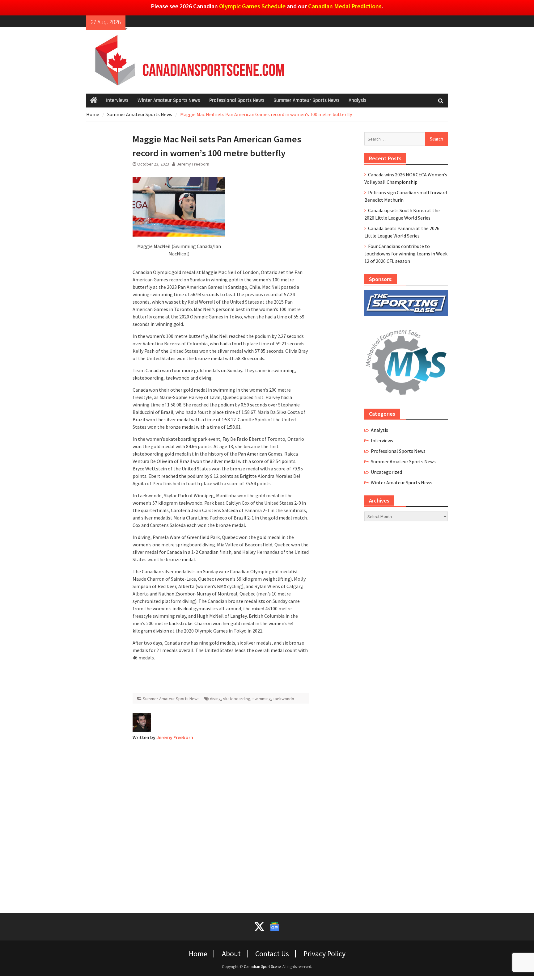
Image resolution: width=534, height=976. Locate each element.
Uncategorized (386, 472)
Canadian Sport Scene (262, 966)
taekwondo (283, 698)
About (231, 953)
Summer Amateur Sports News (306, 100)
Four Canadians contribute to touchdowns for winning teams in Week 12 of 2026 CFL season (405, 253)
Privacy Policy (324, 953)
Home (198, 953)
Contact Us (272, 953)
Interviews (117, 100)
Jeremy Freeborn (193, 164)
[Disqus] (221, 823)
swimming (261, 698)
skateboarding (236, 698)
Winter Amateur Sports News (169, 100)
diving (215, 698)
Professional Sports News (236, 100)
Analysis (357, 100)
